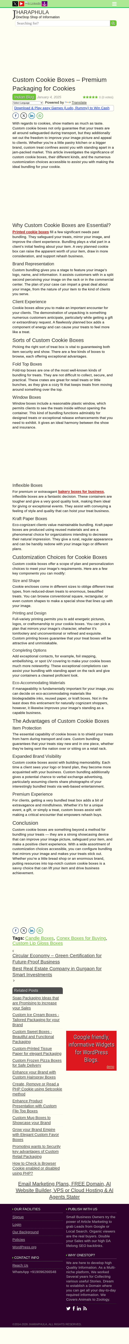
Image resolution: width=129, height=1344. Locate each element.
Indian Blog (24, 97)
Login (16, 1224)
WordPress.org (24, 1247)
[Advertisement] (64, 52)
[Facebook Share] (15, 115)
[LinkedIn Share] (32, 115)
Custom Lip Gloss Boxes (37, 943)
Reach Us (20, 1265)
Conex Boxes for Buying (81, 938)
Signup (18, 1217)
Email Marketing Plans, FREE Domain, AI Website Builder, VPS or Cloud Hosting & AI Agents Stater (64, 1190)
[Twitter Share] (23, 115)
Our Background (25, 1232)
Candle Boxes (39, 938)
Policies (18, 1239)
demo (110, 1067)
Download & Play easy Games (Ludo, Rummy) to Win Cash (62, 108)
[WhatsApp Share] (40, 115)
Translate (79, 102)
